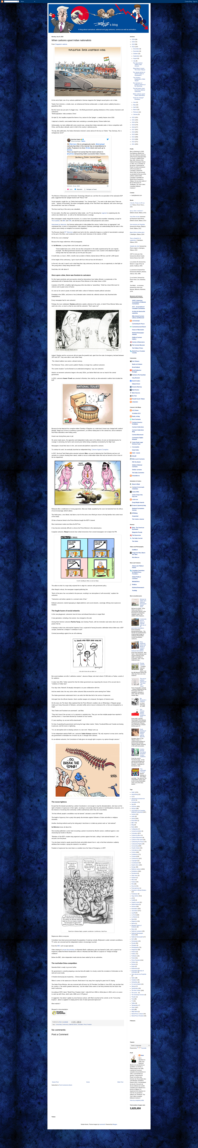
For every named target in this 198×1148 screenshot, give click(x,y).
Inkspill (134, 456)
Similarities (134, 982)
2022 (133, 117)
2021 (133, 120)
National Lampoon (136, 931)
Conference (134, 854)
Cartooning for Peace (138, 324)
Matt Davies (135, 390)
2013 (133, 139)
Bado (142, 1055)
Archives (133, 806)
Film (132, 884)
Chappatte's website (61, 44)
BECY (133, 822)
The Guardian (56, 220)
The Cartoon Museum (138, 345)
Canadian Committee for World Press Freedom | (138, 572)
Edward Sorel (136, 384)
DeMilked (135, 550)
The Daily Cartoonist (138, 472)
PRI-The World (136, 462)
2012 (133, 141)
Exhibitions (134, 871)
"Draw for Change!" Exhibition (138, 98)
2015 (133, 134)
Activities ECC (136, 413)
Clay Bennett (136, 378)
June (134, 102)
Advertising (134, 794)
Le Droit (133, 915)
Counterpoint (135, 863)
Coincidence (135, 850)
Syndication (134, 988)
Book (132, 827)
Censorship (59, 1024)
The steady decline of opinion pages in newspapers (139, 74)
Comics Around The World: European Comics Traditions (143, 752)
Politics (133, 953)
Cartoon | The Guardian (139, 375)
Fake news (134, 875)
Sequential (135, 516)
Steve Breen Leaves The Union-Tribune (139, 69)
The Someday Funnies (137, 994)
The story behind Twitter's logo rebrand (137, 64)
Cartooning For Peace (137, 841)
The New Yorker (135, 990)
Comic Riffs (135, 492)
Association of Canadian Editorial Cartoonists (138, 811)
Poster (133, 958)
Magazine (134, 921)
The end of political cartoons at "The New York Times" (143, 682)
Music (133, 929)
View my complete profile (137, 1100)
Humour (133, 906)
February (136, 112)
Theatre (133, 997)
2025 (133, 42)
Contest (133, 856)
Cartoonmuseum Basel (139, 327)
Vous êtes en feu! (135, 216)
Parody (133, 943)
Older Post (120, 1082)
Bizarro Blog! (136, 484)
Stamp (133, 986)
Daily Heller (135, 450)
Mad (132, 919)
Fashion (133, 877)
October (135, 53)
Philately (133, 945)
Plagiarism (134, 949)
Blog (132, 825)
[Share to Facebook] (78, 1022)
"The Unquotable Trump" (143, 770)
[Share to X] (76, 1022)
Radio (133, 966)
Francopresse (135, 888)
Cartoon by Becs (136, 835)
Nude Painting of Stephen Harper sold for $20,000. (143, 733)
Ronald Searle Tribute (138, 399)
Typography (134, 1005)
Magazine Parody (137, 532)
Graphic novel (135, 902)
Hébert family (135, 904)
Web (132, 1009)
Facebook (134, 873)
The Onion (135, 541)
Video (133, 1007)
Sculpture (134, 980)
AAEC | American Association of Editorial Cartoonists (139, 302)
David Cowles (136, 381)
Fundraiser (134, 894)
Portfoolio (134, 956)
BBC (64, 220)
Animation (134, 802)
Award (133, 818)
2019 (133, 125)
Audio (133, 816)
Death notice (135, 865)
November (136, 51)
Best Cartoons (136, 419)
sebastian (135, 402)
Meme (133, 923)
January (135, 114)
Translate (143, 1048)
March (135, 109)
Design (133, 867)
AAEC (133, 792)
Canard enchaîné (136, 831)
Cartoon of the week (137, 839)
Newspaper (134, 941)
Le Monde (134, 917)
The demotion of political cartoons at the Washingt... (139, 84)
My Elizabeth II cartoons (143, 700)
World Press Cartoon (137, 1014)
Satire (133, 978)
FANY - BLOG (136, 453)
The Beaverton (136, 535)
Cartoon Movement (137, 434)
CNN (69, 220)
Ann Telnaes (135, 361)
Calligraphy (134, 829)
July (134, 61)
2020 (133, 122)
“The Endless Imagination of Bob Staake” (139, 79)
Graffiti (133, 900)
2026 (133, 39)
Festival (133, 882)
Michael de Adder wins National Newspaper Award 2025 (143, 603)
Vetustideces (136, 475)
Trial (132, 999)
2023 (133, 46)
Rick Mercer (135, 557)
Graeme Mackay (137, 387)
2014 (133, 137)
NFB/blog (134, 513)
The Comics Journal (138, 519)
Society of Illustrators (138, 342)
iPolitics (134, 584)
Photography (135, 947)
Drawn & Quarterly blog (139, 505)
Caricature (134, 833)
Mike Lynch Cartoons (138, 459)
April (134, 107)
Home (88, 1082)
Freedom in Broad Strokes (138, 890)
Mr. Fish (134, 396)
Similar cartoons (137, 469)
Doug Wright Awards (138, 502)
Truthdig (134, 590)
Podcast (133, 951)
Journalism (80, 1024)
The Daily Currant (137, 538)
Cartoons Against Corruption (100, 449)
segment (104, 213)
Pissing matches (142, 664)
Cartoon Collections (138, 427)
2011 (133, 144)
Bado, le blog (136, 416)
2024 (133, 44)
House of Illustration (138, 330)
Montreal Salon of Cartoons (136, 926)
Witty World (134, 1011)
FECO (133, 879)
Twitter (133, 1003)
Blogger (115, 1124)
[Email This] (72, 1022)
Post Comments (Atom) (65, 1085)
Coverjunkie (135, 447)
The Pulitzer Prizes (137, 348)
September (136, 56)
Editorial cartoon (73, 1024)
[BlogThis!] (74, 1022)
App (132, 804)
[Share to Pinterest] (80, 1022)
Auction (133, 814)
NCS (132, 939)
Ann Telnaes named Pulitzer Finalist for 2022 (143, 713)
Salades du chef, (134, 246)
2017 (133, 129)
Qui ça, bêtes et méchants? (136, 211)
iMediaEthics (136, 581)
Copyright (134, 860)
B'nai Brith (134, 820)
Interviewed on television (59, 224)
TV (132, 1001)
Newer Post (55, 1082)
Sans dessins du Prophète (137, 224)
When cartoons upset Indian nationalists (139, 94)
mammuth (102, 1124)
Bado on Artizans (137, 364)
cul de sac (135, 499)
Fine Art (133, 886)
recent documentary (69, 949)
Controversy (65, 1024)
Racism (133, 964)
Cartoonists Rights (136, 844)
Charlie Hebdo (135, 848)
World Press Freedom (137, 1016)
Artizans (133, 808)
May (134, 105)
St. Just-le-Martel (136, 984)
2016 (133, 132)
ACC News (135, 410)
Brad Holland (136, 367)
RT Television (69, 232)
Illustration (134, 908)
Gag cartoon (134, 896)
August (135, 58)
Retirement (134, 968)
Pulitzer (133, 962)
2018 (133, 127)
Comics (133, 852)
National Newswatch (138, 587)
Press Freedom (88, 1024)
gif (132, 898)
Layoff (133, 913)
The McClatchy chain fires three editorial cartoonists (139, 90)
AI (132, 796)
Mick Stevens (136, 393)
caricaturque (136, 321)
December (136, 49)
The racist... (134, 992)
